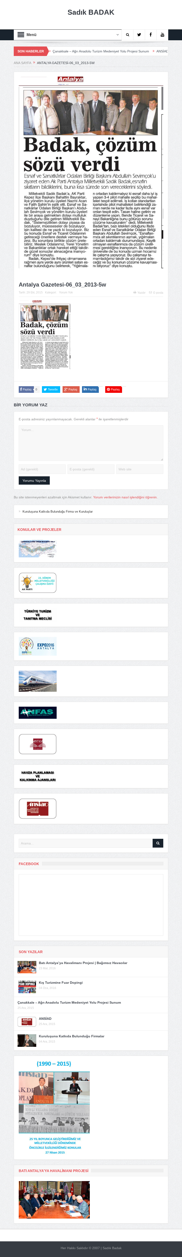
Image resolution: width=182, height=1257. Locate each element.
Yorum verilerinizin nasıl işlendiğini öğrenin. (125, 497)
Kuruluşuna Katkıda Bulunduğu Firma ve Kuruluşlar (58, 511)
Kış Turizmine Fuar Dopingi (61, 982)
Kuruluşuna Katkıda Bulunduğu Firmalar (71, 1036)
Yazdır (141, 292)
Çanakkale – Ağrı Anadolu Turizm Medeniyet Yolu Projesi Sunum (74, 51)
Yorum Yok (66, 292)
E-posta (158, 292)
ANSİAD (136, 51)
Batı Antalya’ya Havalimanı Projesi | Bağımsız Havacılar (83, 963)
